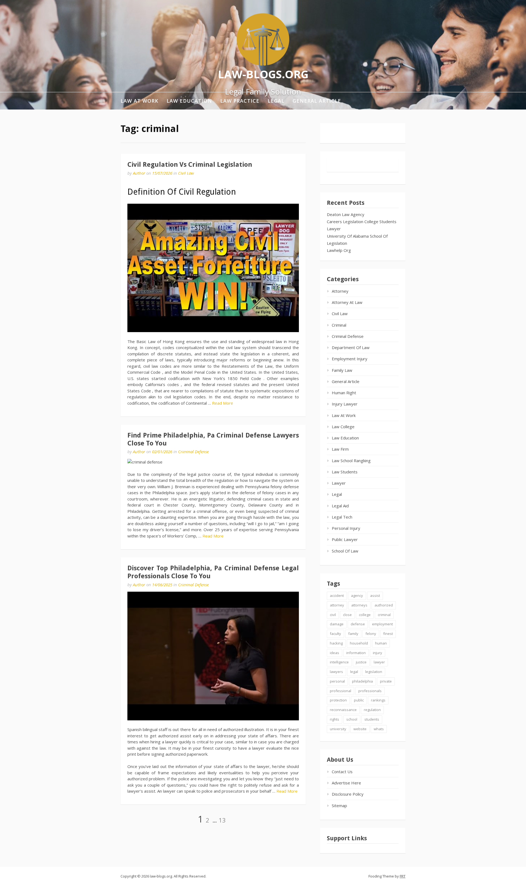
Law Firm (340, 449)
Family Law (342, 370)
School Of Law (345, 551)
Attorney (340, 291)
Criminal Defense (193, 451)
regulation (372, 709)
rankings (378, 700)
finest (388, 633)
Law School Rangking (351, 460)
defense (358, 624)
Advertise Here (346, 783)
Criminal (339, 325)
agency (357, 595)
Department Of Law (351, 347)
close (347, 614)
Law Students (345, 471)
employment (382, 624)
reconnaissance (343, 709)
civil (333, 614)
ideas (334, 652)
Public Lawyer (345, 539)
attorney (337, 605)
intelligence (339, 662)
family (353, 633)
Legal (276, 100)
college (365, 614)
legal (354, 671)
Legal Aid (340, 505)
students (371, 719)
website (360, 728)
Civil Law (186, 173)
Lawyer (334, 228)
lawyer (379, 662)
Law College (343, 426)
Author (139, 173)
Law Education (189, 100)
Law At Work (139, 100)
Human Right (344, 392)
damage (337, 624)
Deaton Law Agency (345, 214)
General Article (317, 100)
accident (337, 595)
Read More (222, 403)
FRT (402, 876)
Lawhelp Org (339, 250)
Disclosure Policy (348, 794)
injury (377, 652)
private (386, 681)
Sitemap (339, 805)
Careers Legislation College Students (361, 221)
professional (340, 690)
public (359, 700)
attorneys (359, 605)
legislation (373, 671)
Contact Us (342, 771)
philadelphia (362, 681)
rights (334, 719)
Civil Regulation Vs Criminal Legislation (189, 164)
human (381, 643)
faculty (335, 633)
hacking (336, 643)
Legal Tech (342, 517)
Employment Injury (349, 358)
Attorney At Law (347, 302)
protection (338, 700)
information (356, 652)
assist (375, 595)
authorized (384, 605)
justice (361, 662)
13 (222, 820)
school (351, 719)
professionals (370, 690)
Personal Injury (346, 528)
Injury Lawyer (345, 404)
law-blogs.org (263, 73)
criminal (384, 614)
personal (337, 681)
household (359, 643)
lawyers (336, 671)
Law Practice (239, 100)
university (338, 728)
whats (379, 728)
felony (370, 633)
